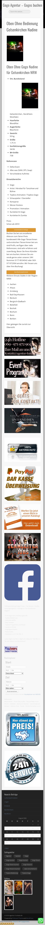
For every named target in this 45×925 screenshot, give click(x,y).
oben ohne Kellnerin (30, 869)
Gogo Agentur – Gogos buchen (22, 5)
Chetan (14, 921)
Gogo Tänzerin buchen (13, 869)
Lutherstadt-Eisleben (11, 798)
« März (6, 848)
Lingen (6, 802)
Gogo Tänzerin (27, 865)
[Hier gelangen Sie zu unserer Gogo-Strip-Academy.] (22, 432)
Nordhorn (7, 814)
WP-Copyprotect (23, 921)
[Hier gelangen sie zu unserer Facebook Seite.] (22, 600)
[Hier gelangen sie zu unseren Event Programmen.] (22, 377)
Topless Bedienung (12, 873)
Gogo (26, 856)
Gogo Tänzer (36, 860)
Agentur (8, 856)
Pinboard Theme (17, 918)
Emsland (7, 806)
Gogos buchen (23, 860)
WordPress (29, 918)
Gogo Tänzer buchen (12, 865)
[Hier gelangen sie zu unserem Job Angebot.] (22, 560)
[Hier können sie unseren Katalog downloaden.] (22, 529)
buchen (18, 856)
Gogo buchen (10, 860)
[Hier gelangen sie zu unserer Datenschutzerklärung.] (22, 461)
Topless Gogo (26, 873)
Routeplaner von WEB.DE (32, 694)
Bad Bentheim (8, 810)
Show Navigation (35, 19)
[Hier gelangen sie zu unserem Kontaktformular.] (22, 404)
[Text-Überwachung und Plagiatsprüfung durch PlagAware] (10, 652)
